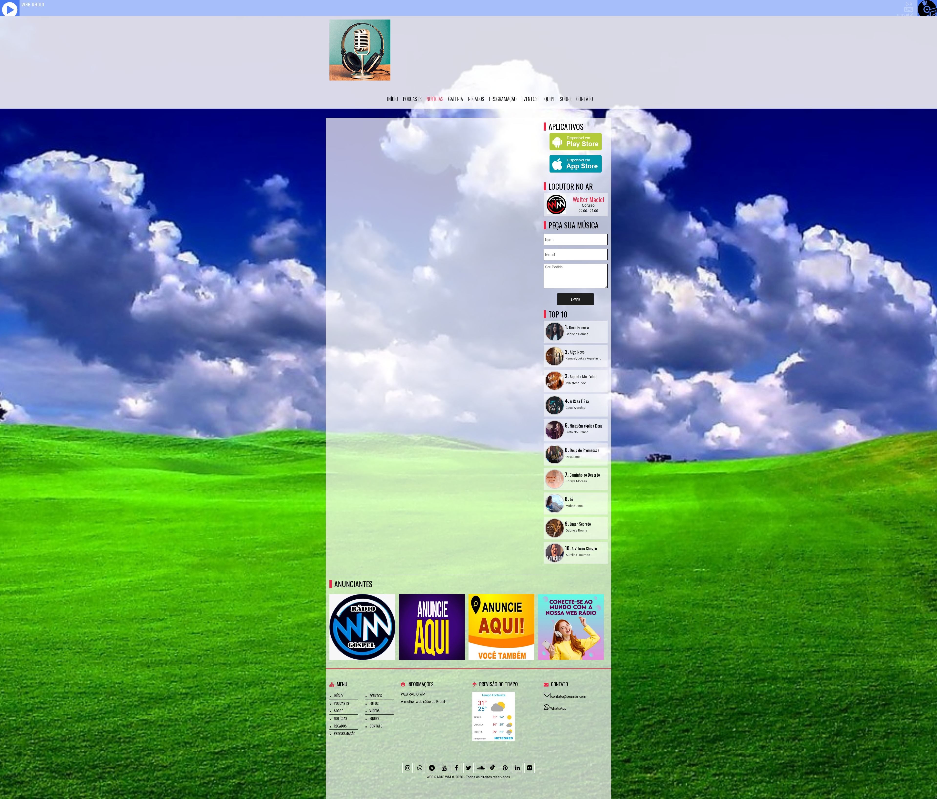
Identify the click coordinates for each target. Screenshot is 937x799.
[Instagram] (407, 768)
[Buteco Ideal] (501, 618)
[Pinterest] (505, 768)
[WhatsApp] (420, 768)
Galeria (455, 98)
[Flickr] (529, 768)
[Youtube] (444, 768)
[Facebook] (456, 768)
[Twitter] (468, 768)
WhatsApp (558, 708)
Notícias (435, 98)
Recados (476, 98)
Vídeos (374, 710)
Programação (503, 98)
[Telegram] (432, 768)
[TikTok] (493, 768)
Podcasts (412, 98)
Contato (584, 98)
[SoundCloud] (481, 768)
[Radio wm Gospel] (571, 618)
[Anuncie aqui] (362, 618)
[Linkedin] (517, 768)
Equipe (548, 98)
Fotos (374, 703)
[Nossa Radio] (432, 618)
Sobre (565, 98)
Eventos (529, 98)
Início (392, 98)
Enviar (575, 299)
